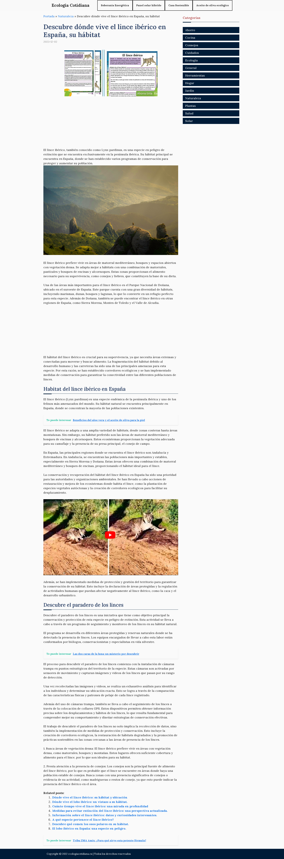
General (191, 68)
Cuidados (192, 53)
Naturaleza (66, 16)
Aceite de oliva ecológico (212, 5)
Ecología (191, 60)
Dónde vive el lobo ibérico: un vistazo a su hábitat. (89, 802)
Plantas (190, 106)
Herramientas (195, 75)
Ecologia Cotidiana (70, 5)
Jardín (189, 91)
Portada (49, 16)
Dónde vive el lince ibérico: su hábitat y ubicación (89, 797)
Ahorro (190, 30)
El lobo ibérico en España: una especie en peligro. (89, 828)
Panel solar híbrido (148, 5)
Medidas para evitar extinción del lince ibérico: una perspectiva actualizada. (109, 811)
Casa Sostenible (178, 5)
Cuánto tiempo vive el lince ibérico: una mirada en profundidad (100, 806)
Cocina (190, 38)
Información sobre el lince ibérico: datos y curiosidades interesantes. (104, 815)
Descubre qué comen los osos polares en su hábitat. (90, 824)
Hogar (189, 83)
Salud (189, 113)
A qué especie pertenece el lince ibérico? (83, 819)
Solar (189, 121)
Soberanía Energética (115, 5)
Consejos (191, 45)
